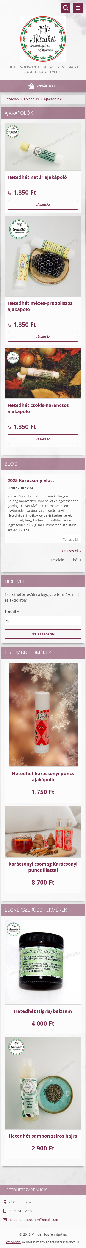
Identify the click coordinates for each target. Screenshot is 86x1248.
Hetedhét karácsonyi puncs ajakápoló (43, 776)
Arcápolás (31, 99)
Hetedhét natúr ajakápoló (37, 177)
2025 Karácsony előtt (31, 480)
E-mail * (12, 611)
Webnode (13, 1242)
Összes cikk (71, 550)
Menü (78, 8)
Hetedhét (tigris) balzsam (43, 1011)
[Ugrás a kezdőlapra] (43, 32)
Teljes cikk (70, 539)
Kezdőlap (12, 99)
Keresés (65, 8)
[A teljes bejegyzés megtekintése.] (43, 147)
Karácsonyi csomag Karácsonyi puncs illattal (43, 867)
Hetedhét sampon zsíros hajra (43, 1136)
